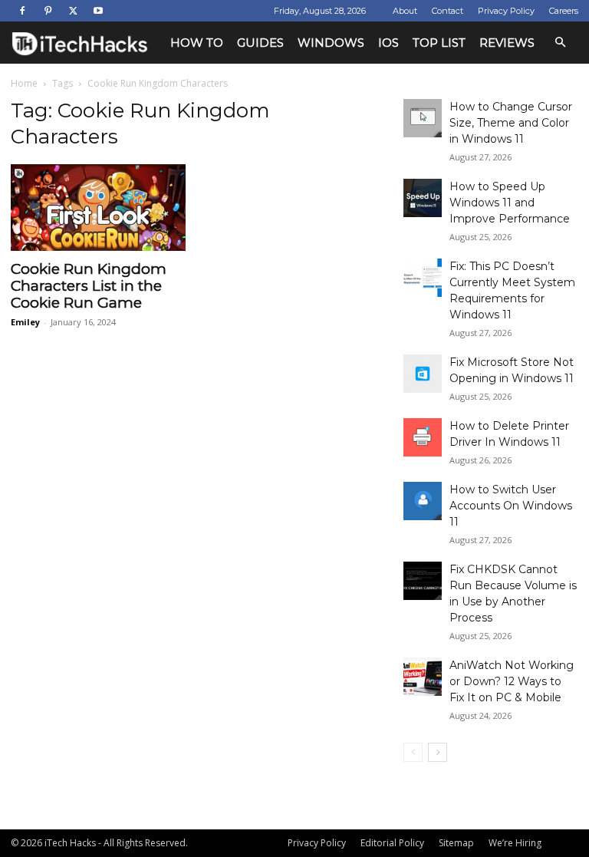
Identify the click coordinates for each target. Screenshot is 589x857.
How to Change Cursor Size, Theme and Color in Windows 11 (510, 123)
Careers (563, 10)
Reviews (507, 42)
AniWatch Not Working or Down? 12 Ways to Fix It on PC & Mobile (511, 681)
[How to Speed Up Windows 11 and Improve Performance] (422, 198)
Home (24, 83)
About (405, 10)
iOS (388, 42)
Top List (439, 42)
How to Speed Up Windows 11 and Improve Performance (509, 203)
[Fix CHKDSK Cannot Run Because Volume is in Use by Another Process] (422, 581)
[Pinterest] (47, 10)
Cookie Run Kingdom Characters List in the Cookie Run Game (88, 285)
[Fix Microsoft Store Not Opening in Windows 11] (422, 373)
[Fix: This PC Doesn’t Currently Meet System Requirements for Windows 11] (422, 278)
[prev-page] (413, 752)
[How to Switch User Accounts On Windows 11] (422, 501)
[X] (72, 10)
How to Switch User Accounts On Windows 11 (510, 506)
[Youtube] (98, 10)
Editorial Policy (392, 842)
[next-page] (437, 752)
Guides (260, 42)
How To (196, 42)
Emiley (25, 322)
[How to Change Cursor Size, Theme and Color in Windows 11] (422, 118)
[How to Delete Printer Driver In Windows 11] (422, 437)
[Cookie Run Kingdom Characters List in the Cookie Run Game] (98, 207)
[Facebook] (22, 10)
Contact (447, 10)
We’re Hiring (515, 842)
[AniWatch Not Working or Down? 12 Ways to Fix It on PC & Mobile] (422, 677)
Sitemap (456, 842)
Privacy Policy (506, 10)
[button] (559, 42)
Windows (331, 42)
